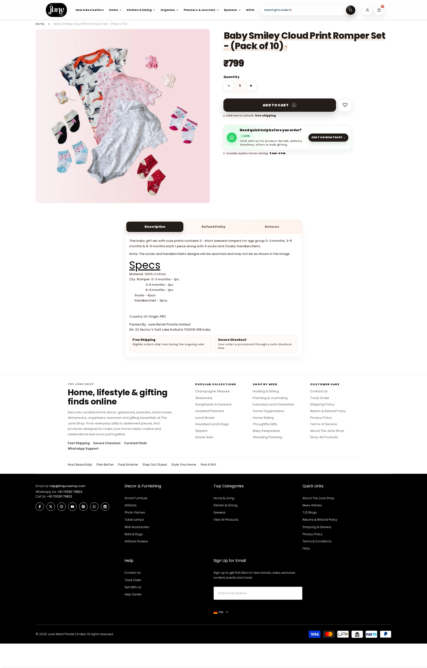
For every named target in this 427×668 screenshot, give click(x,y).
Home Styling (263, 418)
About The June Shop (327, 431)
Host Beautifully (80, 464)
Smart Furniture (136, 498)
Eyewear (220, 512)
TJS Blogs (309, 512)
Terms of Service (323, 424)
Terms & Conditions (317, 541)
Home (40, 24)
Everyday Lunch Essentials (273, 404)
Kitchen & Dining (225, 505)
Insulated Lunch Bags (212, 424)
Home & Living (224, 498)
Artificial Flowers (136, 541)
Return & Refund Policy (328, 411)
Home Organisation (268, 411)
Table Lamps (134, 519)
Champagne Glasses (212, 391)
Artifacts (131, 505)
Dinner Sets (204, 437)
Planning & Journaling (270, 398)
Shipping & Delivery (316, 527)
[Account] (367, 10)
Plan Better (105, 464)
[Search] (350, 10)
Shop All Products (324, 437)
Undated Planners (209, 411)
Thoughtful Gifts (265, 424)
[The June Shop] (56, 10)
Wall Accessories (137, 527)
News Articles (312, 505)
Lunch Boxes (205, 418)
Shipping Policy (322, 404)
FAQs (306, 548)
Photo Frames (135, 512)
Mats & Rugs (134, 534)
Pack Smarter (128, 464)
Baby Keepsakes (266, 431)
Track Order (319, 398)
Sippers (201, 431)
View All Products (226, 519)
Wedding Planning (267, 437)
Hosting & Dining (266, 391)
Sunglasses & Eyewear (213, 404)
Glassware (204, 398)
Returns (272, 227)
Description (155, 227)
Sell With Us (133, 587)
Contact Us (319, 391)
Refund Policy (213, 227)
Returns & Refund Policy (319, 519)
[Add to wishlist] (345, 105)
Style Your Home (183, 464)
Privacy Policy (321, 418)
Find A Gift (208, 464)
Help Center (133, 594)
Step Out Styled (155, 464)
